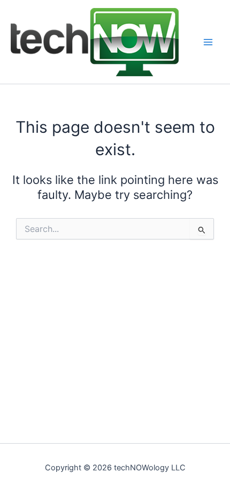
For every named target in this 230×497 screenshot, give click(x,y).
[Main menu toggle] (208, 42)
